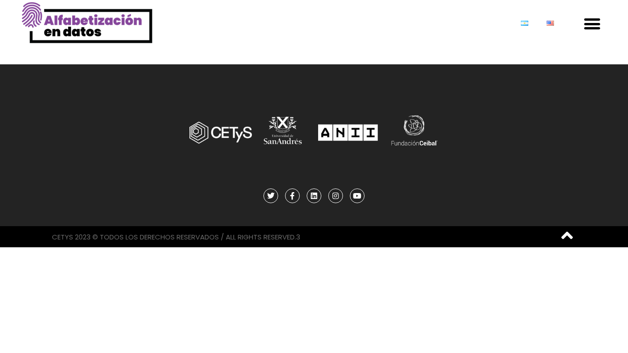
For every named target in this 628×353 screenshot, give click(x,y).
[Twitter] (270, 195)
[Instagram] (335, 195)
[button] (592, 24)
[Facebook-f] (292, 195)
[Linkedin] (314, 195)
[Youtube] (357, 195)
